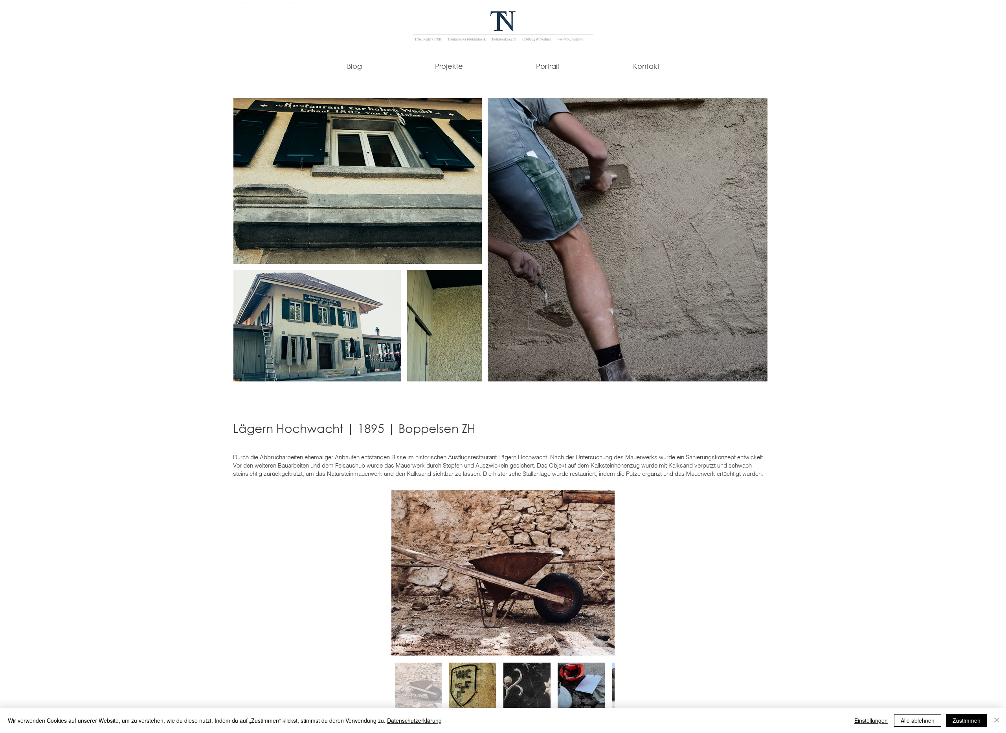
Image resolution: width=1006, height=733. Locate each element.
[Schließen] (996, 720)
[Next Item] (601, 572)
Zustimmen (966, 720)
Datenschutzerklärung (414, 720)
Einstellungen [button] (871, 720)
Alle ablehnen (917, 720)
